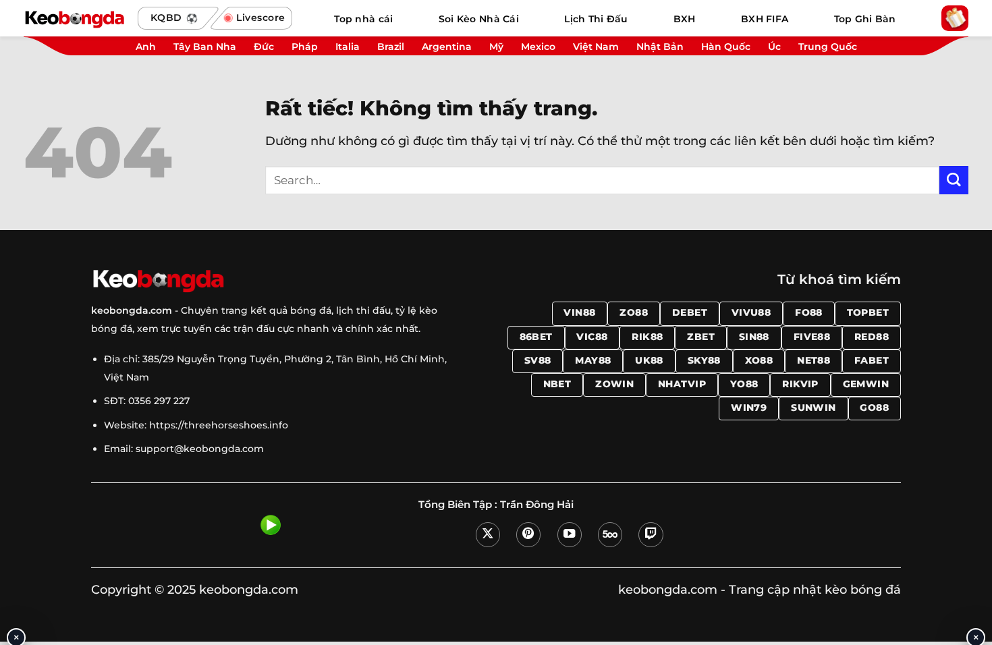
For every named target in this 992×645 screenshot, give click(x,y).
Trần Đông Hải (537, 505)
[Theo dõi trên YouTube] (569, 534)
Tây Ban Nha (204, 46)
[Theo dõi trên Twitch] (650, 534)
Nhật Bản (660, 46)
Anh (146, 46)
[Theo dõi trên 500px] (610, 534)
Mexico (538, 46)
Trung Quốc (827, 46)
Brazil (390, 46)
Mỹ (496, 46)
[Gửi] (953, 180)
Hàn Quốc (725, 46)
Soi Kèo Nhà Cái (479, 18)
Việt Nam (596, 46)
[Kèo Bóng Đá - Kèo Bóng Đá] (74, 18)
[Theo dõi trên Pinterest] (528, 534)
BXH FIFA (764, 18)
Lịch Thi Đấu (596, 18)
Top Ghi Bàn (865, 18)
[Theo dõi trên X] (488, 534)
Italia (347, 46)
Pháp (305, 46)
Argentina (447, 46)
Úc (774, 46)
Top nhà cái (363, 18)
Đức (264, 46)
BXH (684, 18)
